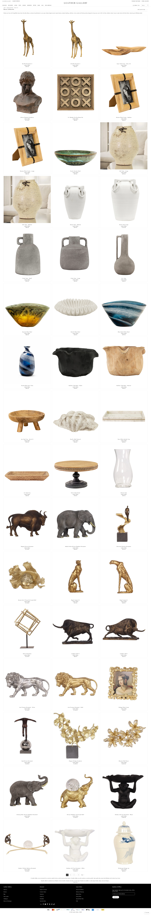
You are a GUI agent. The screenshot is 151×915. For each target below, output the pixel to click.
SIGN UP (116, 897)
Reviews (5, 892)
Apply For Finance (43, 889)
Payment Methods (136, 1)
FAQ (77, 901)
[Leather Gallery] (75, 3)
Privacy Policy (78, 896)
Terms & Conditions (80, 889)
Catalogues (6, 898)
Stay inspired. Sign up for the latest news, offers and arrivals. (123, 891)
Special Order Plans (80, 898)
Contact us (42, 896)
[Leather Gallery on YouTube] (45, 904)
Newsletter (42, 898)
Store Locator (145, 1)
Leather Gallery (75, 912)
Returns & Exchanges (8, 901)
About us (5, 889)
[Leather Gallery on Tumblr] (50, 904)
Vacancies (42, 894)
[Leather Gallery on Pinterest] (47, 904)
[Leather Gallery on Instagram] (52, 904)
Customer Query (43, 892)
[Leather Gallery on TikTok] (54, 904)
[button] (4, 5)
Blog (4, 894)
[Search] (148, 5)
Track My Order (43, 901)
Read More (75, 882)
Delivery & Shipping (80, 892)
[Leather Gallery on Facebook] (43, 904)
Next (82, 875)
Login (135, 5)
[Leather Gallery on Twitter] (41, 904)
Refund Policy (78, 894)
